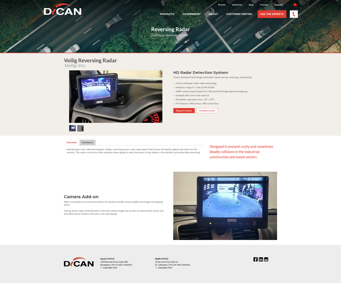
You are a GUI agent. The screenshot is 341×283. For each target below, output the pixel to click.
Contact (264, 4)
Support (279, 4)
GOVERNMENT (191, 14)
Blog (251, 4)
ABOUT (213, 14)
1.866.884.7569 (110, 267)
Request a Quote (184, 110)
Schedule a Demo (207, 110)
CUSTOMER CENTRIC (239, 14)
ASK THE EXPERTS (272, 14)
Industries (237, 4)
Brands (222, 4)
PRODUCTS (167, 14)
